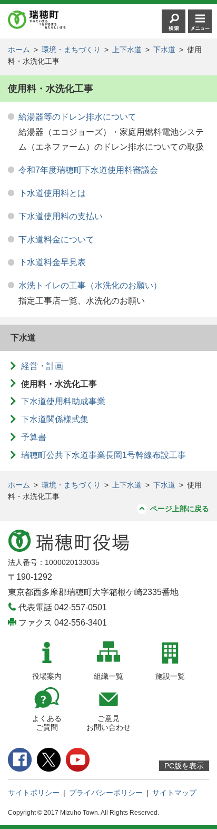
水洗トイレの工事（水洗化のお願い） (90, 285)
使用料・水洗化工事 (59, 383)
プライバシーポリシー (106, 792)
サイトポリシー (34, 792)
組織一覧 (108, 676)
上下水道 (127, 49)
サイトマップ (174, 792)
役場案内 (47, 676)
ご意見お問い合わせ (108, 723)
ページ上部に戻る (179, 508)
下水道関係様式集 (54, 419)
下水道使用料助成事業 (63, 401)
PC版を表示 (184, 766)
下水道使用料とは (52, 193)
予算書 (33, 437)
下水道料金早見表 (52, 262)
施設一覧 (170, 676)
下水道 (164, 49)
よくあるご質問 (47, 723)
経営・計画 (42, 366)
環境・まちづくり (71, 49)
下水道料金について (56, 239)
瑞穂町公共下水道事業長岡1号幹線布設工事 (103, 455)
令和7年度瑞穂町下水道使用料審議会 (88, 169)
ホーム (19, 49)
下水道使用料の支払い (60, 216)
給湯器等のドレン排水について (77, 116)
